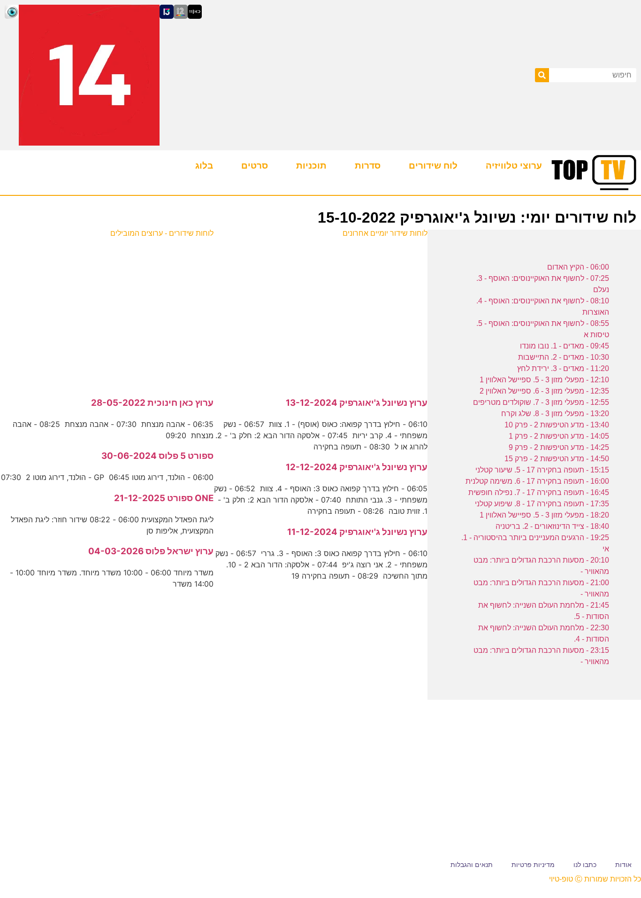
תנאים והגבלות (471, 864)
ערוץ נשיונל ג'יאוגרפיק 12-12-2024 (356, 467)
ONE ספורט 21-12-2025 (164, 498)
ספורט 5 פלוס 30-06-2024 (157, 455)
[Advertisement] (320, 312)
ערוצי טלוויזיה (514, 165)
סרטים (254, 165)
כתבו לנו (584, 864)
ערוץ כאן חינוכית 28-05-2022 (152, 402)
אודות (623, 864)
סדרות (368, 165)
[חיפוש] (542, 75)
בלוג (204, 165)
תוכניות (311, 165)
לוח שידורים (433, 165)
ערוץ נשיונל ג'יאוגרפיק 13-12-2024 (356, 402)
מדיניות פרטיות (533, 864)
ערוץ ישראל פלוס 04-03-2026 (151, 551)
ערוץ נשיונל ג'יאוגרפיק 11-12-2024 (357, 531)
